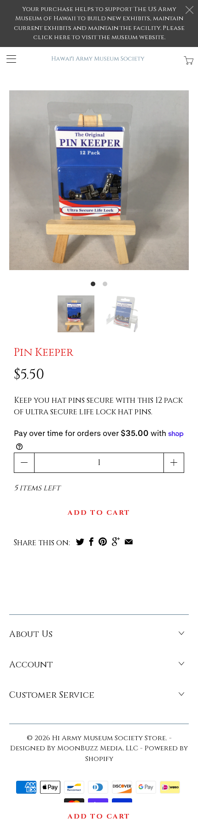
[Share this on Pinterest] (102, 541)
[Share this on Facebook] (91, 541)
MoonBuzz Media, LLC (97, 748)
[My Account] (8, 59)
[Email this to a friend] (128, 541)
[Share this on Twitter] (80, 541)
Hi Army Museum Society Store (109, 738)
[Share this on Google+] (116, 541)
